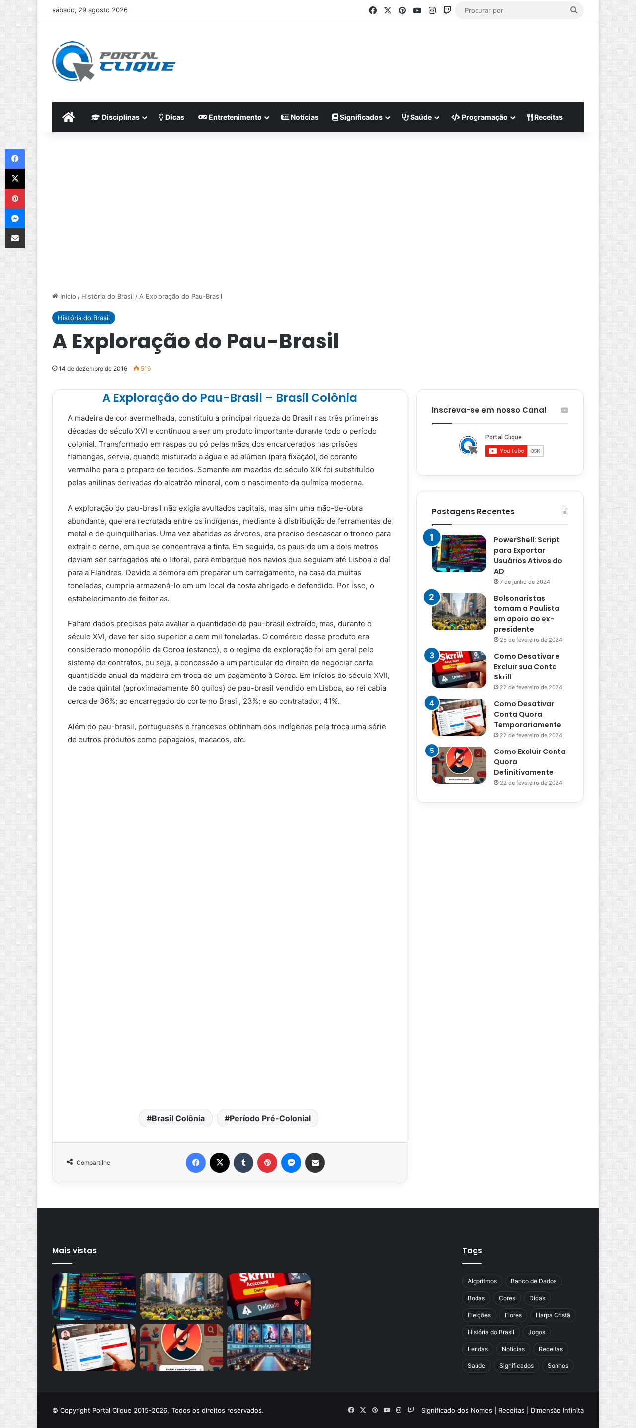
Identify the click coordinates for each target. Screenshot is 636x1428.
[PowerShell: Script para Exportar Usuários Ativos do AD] (459, 553)
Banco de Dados (533, 1281)
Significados (360, 117)
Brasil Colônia (178, 1118)
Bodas (476, 1298)
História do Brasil (107, 296)
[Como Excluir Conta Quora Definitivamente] (459, 765)
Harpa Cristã (553, 1315)
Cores (507, 1298)
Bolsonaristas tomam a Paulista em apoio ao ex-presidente (526, 613)
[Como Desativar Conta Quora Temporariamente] (459, 717)
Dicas (174, 117)
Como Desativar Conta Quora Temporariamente (527, 714)
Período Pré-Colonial (270, 1118)
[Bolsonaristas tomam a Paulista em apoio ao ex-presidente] (459, 611)
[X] (220, 1163)
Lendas (478, 1349)
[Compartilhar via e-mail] (315, 1163)
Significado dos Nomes (456, 1410)
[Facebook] (196, 1163)
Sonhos (558, 1365)
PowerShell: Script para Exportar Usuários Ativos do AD (528, 555)
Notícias (303, 117)
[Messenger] (291, 1163)
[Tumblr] (243, 1163)
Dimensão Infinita (557, 1410)
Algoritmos (482, 1281)
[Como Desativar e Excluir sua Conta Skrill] (459, 669)
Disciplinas (120, 117)
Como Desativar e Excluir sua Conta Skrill (527, 666)
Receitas (548, 117)
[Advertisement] (415, 53)
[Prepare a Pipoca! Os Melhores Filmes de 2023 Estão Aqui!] (269, 1347)
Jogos (536, 1332)
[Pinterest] (267, 1163)
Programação (484, 117)
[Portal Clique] (114, 61)
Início (67, 296)
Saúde (420, 117)
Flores (513, 1315)
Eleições (479, 1315)
